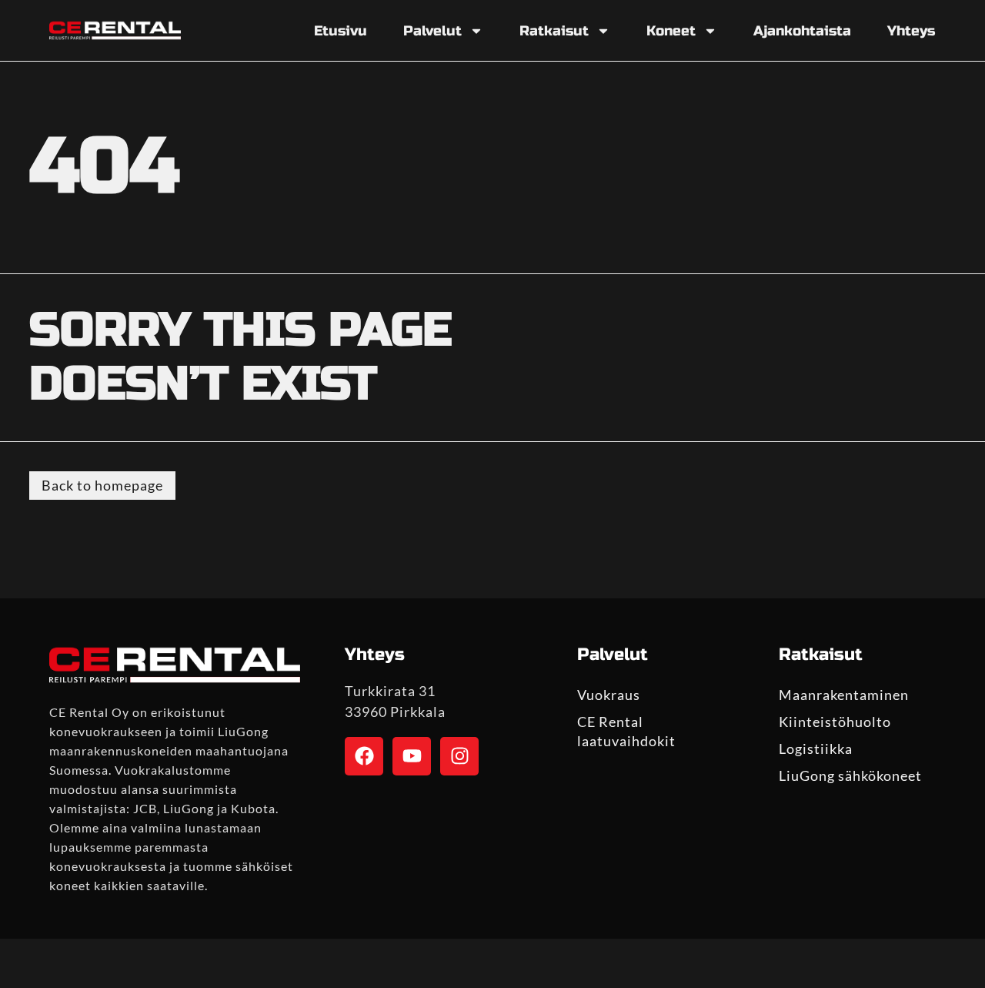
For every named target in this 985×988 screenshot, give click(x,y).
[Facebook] (364, 756)
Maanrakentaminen (844, 694)
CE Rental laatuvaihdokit (626, 731)
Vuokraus (608, 694)
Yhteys (911, 30)
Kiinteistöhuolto (835, 721)
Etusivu (340, 30)
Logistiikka (816, 748)
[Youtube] (411, 756)
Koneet (671, 30)
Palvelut (432, 30)
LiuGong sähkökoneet (850, 775)
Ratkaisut (554, 30)
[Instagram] (459, 756)
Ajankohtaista (802, 30)
